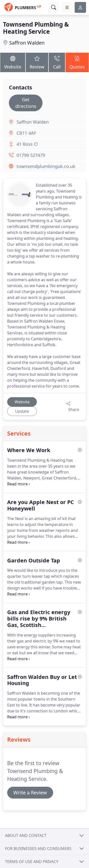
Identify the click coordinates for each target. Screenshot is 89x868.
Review (37, 67)
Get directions (25, 103)
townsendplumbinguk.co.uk (46, 166)
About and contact (25, 835)
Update (22, 411)
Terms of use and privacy (31, 861)
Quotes (77, 67)
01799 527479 (31, 155)
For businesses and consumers (38, 848)
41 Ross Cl (27, 144)
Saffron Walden (26, 42)
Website (12, 67)
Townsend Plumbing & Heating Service (36, 27)
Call (57, 67)
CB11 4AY (26, 133)
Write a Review (30, 792)
